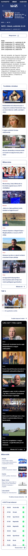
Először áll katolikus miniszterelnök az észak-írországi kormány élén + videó (13, 152)
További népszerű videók (18, 318)
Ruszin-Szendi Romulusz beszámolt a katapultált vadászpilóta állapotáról (14, 370)
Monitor (5, 205)
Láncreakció (5, 490)
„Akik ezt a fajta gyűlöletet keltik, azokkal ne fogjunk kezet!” (13, 209)
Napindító (16, 521)
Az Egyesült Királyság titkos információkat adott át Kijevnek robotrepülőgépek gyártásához (12, 280)
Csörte (4, 474)
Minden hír (19, 286)
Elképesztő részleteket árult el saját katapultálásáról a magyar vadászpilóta (13, 346)
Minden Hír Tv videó (16, 449)
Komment (5, 181)
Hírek (4, 228)
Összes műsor (19, 547)
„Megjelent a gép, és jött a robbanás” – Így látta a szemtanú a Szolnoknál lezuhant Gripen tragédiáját (14, 393)
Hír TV (8, 22)
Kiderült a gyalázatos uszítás (9, 311)
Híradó (4, 459)
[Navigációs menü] (2, 5)
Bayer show (5, 480)
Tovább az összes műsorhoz (16, 497)
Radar (14, 531)
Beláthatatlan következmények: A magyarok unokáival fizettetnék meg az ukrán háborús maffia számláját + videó (14, 109)
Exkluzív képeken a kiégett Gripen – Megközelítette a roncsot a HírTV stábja (13, 233)
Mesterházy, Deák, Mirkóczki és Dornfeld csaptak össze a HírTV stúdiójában (20, 18)
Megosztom (12, 35)
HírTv (2, 22)
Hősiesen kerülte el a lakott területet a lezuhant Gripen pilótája (14, 256)
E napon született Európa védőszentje (10, 131)
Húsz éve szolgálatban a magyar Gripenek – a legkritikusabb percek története (13, 443)
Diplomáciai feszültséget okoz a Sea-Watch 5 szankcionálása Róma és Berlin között (14, 418)
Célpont (4, 468)
